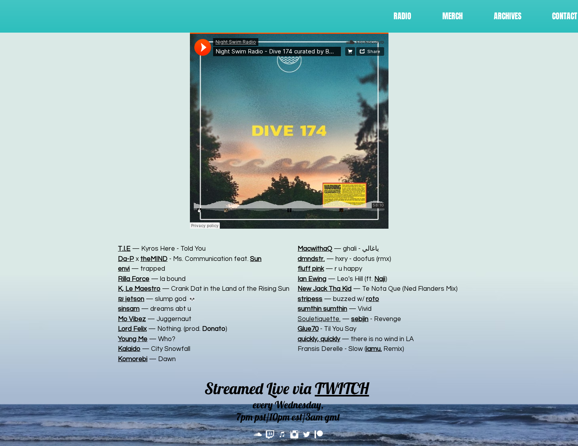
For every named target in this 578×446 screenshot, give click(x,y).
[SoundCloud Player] (289, 131)
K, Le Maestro (139, 288)
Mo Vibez (132, 319)
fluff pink (311, 268)
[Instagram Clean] (294, 434)
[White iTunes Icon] (282, 434)
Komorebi (132, 359)
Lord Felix (132, 328)
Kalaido (129, 348)
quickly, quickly (319, 339)
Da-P (126, 258)
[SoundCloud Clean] (258, 434)
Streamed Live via (286, 388)
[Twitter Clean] (306, 434)
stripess (310, 299)
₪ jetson (131, 299)
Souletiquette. (319, 319)
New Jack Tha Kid (325, 288)
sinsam (129, 308)
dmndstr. (311, 258)
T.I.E (124, 248)
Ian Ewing (312, 279)
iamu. (374, 348)
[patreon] (319, 434)
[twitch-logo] (270, 434)
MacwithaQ (315, 248)
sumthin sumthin (322, 308)
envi (124, 268)
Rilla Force (133, 279)
